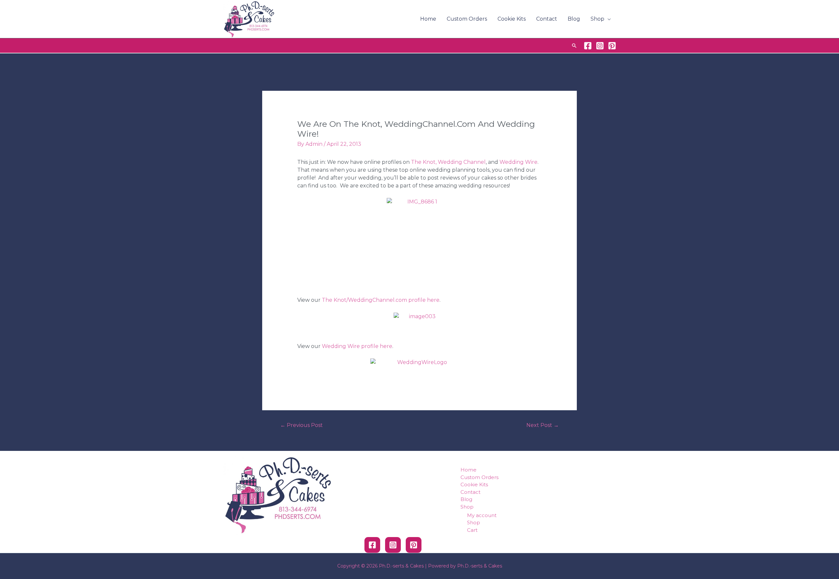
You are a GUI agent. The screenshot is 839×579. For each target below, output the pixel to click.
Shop (597, 19)
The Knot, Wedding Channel (448, 162)
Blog (574, 19)
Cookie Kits (512, 19)
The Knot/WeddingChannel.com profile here (380, 300)
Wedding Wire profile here (357, 346)
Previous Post (301, 425)
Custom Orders (467, 19)
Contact (546, 19)
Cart (472, 530)
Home (428, 19)
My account (482, 515)
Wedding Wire (518, 162)
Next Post (542, 425)
